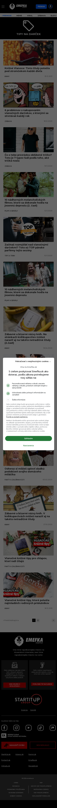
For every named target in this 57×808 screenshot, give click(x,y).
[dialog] (28, 404)
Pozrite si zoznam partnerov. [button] (17, 417)
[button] (28, 400)
